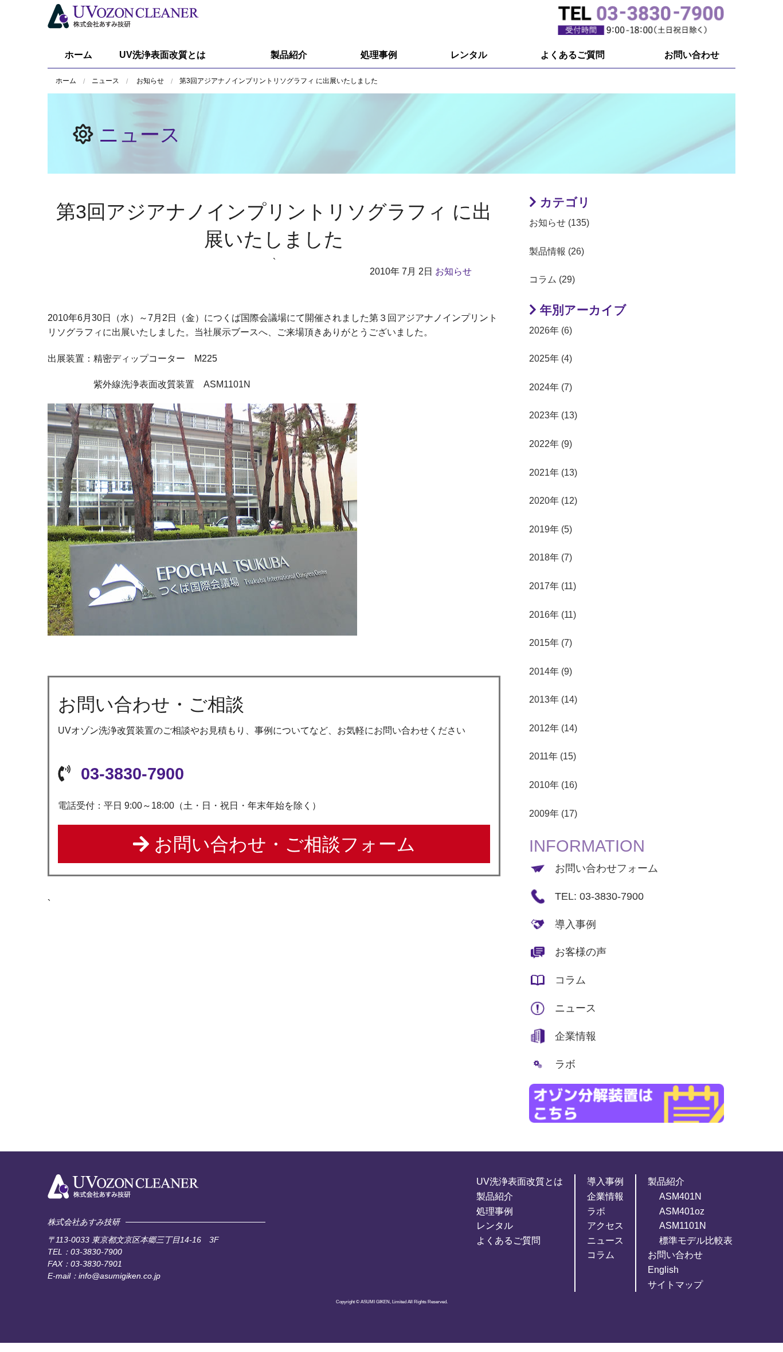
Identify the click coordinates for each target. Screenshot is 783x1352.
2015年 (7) (550, 643)
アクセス (605, 1225)
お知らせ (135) (559, 223)
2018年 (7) (550, 557)
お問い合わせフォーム (606, 868)
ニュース (140, 134)
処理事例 (379, 55)
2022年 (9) (550, 444)
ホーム (78, 55)
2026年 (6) (550, 330)
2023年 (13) (553, 415)
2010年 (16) (553, 785)
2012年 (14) (553, 728)
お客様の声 (580, 952)
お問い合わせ (691, 55)
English (663, 1270)
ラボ (565, 1064)
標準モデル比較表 (696, 1240)
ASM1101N (682, 1225)
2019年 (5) (550, 529)
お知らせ (150, 81)
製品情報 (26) (556, 251)
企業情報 (575, 1036)
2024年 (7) (550, 387)
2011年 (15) (552, 756)
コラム (570, 980)
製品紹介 (289, 55)
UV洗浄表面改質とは (162, 55)
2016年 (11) (552, 615)
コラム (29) (552, 279)
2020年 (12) (553, 500)
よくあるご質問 (573, 55)
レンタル (469, 55)
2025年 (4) (550, 358)
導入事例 (575, 924)
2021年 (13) (553, 472)
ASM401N (680, 1196)
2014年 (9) (550, 671)
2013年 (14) (553, 699)
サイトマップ (675, 1285)
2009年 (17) (553, 813)
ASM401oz (681, 1211)
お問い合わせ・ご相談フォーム (282, 844)
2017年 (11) (552, 586)
